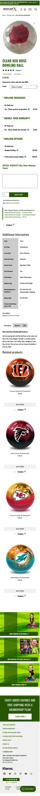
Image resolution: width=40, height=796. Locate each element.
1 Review (18, 70)
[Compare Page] (14, 225)
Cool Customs (9, 316)
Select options (20, 404)
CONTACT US (6, 744)
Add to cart (19, 194)
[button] (34, 23)
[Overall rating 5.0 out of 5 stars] (8, 70)
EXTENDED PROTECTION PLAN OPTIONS (13, 736)
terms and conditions (14, 203)
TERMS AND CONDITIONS (9, 725)
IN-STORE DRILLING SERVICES (10, 748)
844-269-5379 (8, 762)
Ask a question (17, 74)
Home (3, 15)
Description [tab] (7, 325)
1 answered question (6, 74)
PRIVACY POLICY (7, 740)
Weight (4, 86)
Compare (9, 225)
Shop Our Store (10, 15)
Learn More (20, 716)
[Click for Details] (32, 2)
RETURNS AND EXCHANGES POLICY (12, 732)
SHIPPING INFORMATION (9, 729)
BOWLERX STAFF (8, 752)
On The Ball (16, 316)
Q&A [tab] (24, 325)
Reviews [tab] (17, 325)
